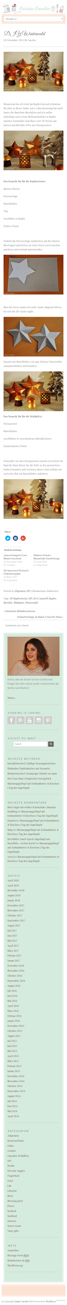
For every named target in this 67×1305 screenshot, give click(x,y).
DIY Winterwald (24, 34)
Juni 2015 (12, 1046)
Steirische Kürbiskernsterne (20, 611)
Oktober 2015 (14, 1030)
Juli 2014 (12, 1101)
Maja (10, 829)
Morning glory (15, 1200)
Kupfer (52, 598)
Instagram (39, 720)
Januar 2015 (13, 1071)
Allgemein (20, 591)
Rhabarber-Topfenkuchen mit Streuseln (28, 768)
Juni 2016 (12, 995)
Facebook (11, 720)
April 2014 (13, 1116)
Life (9, 1185)
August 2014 (13, 1096)
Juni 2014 (12, 1106)
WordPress (51, 1301)
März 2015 (13, 1061)
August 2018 (13, 895)
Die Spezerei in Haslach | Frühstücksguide (16, 572)
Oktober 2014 (14, 1086)
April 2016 (13, 1005)
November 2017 (15, 910)
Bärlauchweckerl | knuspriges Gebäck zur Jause (32, 773)
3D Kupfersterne (18, 598)
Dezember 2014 (15, 1076)
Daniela (11, 820)
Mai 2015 (12, 1051)
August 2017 (13, 925)
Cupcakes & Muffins (18, 1155)
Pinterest (48, 720)
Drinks (10, 1165)
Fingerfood (13, 1175)
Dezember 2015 (15, 1025)
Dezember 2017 (15, 905)
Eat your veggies (16, 1170)
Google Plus (20, 720)
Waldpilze (19, 602)
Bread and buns (15, 1140)
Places (10, 1205)
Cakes (10, 1145)
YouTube (30, 720)
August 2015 (13, 1035)
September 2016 (16, 980)
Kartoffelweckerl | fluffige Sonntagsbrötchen (31, 763)
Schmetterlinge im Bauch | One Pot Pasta (39, 617)
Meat (10, 1195)
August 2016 (13, 985)
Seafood (11, 1211)
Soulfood (12, 1216)
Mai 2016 (12, 1000)
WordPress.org (15, 1265)
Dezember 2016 (15, 965)
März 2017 (13, 950)
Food (10, 1180)
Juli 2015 (12, 1040)
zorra (10, 856)
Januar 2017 (13, 960)
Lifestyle (12, 1190)
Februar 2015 (14, 1066)
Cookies (11, 1150)
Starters (11, 1221)
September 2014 (16, 1091)
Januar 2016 (13, 1020)
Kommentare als (18, 1260)
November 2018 (15, 890)
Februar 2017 (14, 955)
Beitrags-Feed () (18, 1255)
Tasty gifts (13, 1230)
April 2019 (13, 885)
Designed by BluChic (60, 1300)
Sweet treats (14, 1225)
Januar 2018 (13, 900)
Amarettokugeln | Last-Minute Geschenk (16, 557)
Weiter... (11, 697)
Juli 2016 (12, 990)
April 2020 (13, 880)
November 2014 (15, 1081)
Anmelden (13, 1250)
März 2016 (13, 1010)
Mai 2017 (12, 940)
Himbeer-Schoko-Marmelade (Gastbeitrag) (47, 557)
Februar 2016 (14, 1015)
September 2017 (16, 920)
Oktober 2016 (14, 975)
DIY (29, 591)
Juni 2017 (12, 935)
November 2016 (15, 970)
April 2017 (13, 945)
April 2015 (13, 1056)
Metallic (8, 602)
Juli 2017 (12, 930)
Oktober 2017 (14, 915)
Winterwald (31, 602)
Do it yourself (41, 598)
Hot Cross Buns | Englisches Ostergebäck (29, 778)
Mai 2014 (12, 1111)
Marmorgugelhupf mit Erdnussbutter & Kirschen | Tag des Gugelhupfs (33, 847)
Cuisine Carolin (21, 1301)
